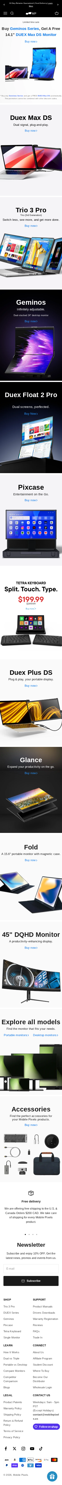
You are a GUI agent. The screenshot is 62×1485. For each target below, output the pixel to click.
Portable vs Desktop (15, 1364)
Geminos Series (24, 28)
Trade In (37, 1337)
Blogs (6, 1387)
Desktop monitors (44, 1035)
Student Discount (43, 1364)
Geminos (8, 1318)
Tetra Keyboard (12, 1331)
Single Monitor (11, 1337)
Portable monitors (15, 1035)
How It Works (11, 1352)
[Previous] (4, 5)
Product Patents (12, 1402)
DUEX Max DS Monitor (36, 35)
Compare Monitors (14, 1370)
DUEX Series (11, 1312)
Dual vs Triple (11, 1358)
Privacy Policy (11, 1437)
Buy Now (30, 413)
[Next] (58, 5)
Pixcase (8, 1325)
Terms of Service (13, 1431)
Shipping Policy (12, 1414)
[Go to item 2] (29, 1234)
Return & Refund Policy (13, 1422)
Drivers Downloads (44, 1312)
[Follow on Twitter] (14, 1448)
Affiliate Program (42, 1358)
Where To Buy (41, 1370)
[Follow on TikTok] (41, 1448)
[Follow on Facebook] (5, 1448)
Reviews (38, 1325)
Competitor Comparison (10, 1379)
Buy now (30, 41)
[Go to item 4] (36, 1234)
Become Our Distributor (40, 1379)
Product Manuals (43, 1306)
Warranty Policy (12, 1408)
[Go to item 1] (25, 1234)
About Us (38, 1352)
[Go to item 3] (32, 1234)
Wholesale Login (42, 1387)
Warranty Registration (45, 1318)
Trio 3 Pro (9, 1306)
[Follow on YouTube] (32, 1448)
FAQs (36, 1331)
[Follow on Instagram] (23, 1448)
